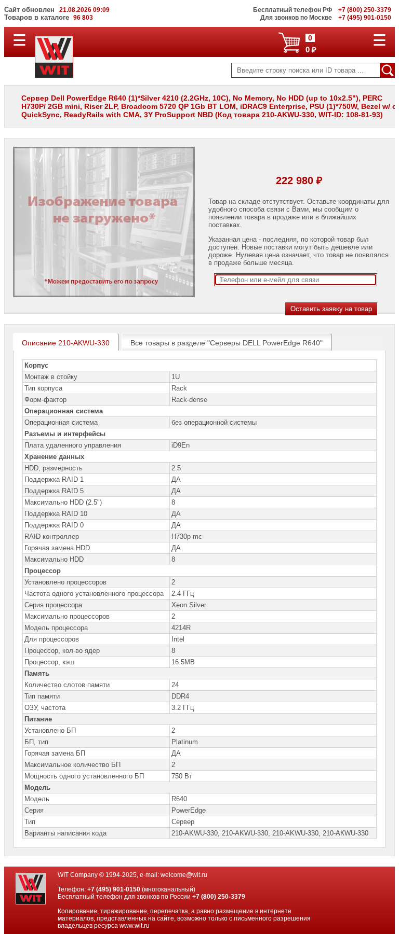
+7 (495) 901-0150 (113, 889)
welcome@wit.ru (184, 875)
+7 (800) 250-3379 (218, 896)
